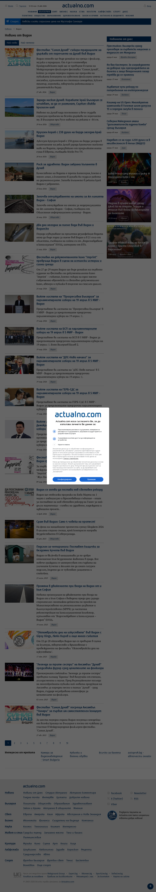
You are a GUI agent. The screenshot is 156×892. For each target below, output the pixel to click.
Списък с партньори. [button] (70, 458)
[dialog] (78, 446)
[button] (78, 444)
